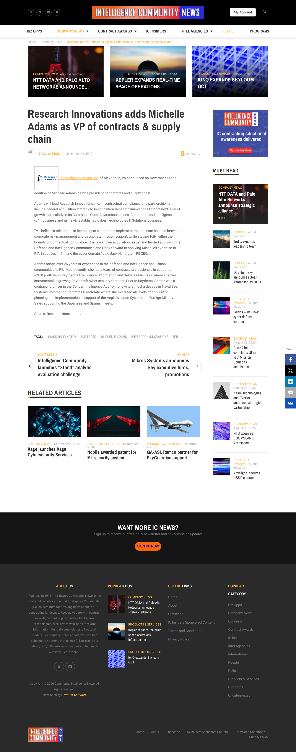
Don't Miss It (47, 354)
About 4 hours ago (72, 74)
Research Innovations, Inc (78, 178)
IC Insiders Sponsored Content (191, 622)
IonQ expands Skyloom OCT (226, 83)
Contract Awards (115, 31)
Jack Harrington (63, 336)
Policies (234, 670)
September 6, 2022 (67, 444)
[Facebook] (290, 359)
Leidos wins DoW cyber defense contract (246, 316)
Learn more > (71, 652)
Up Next (183, 354)
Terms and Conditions (185, 631)
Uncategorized (239, 695)
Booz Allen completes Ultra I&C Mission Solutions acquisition (244, 357)
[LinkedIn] (290, 381)
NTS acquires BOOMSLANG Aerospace (243, 438)
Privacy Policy (179, 639)
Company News (70, 31)
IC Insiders (156, 31)
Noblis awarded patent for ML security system (111, 455)
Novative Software (73, 695)
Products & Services (131, 74)
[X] (290, 370)
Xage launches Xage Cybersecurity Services (50, 452)
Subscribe (176, 614)
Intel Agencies (194, 31)
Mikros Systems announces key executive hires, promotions (160, 367)
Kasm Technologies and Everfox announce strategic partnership (247, 400)
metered (89, 336)
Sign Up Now (148, 546)
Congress (235, 621)
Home (32, 42)
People (229, 31)
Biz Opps (34, 31)
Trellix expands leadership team (244, 244)
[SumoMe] (290, 403)
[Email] (290, 392)
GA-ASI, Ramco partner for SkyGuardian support (172, 455)
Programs (259, 31)
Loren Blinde (51, 153)
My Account (243, 12)
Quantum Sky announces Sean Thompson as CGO (247, 277)
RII (176, 336)
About (172, 605)
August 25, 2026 (244, 342)
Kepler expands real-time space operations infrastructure (147, 83)
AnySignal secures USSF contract (246, 475)
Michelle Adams (114, 336)
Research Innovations (150, 336)
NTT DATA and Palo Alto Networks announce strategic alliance (61, 83)
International (238, 654)
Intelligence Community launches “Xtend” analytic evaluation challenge (64, 367)
